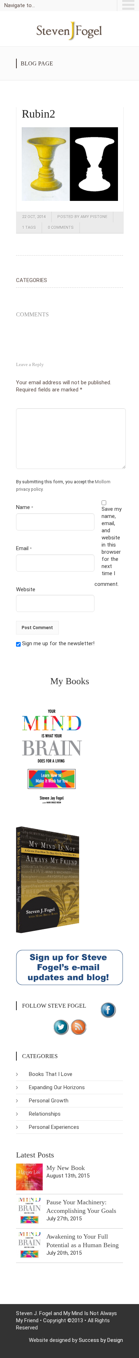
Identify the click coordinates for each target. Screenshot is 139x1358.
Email (24, 548)
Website (25, 589)
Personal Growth (48, 1100)
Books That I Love (50, 1074)
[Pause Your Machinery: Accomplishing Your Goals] (29, 1211)
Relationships (45, 1114)
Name (24, 507)
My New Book (65, 1167)
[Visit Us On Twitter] (61, 1026)
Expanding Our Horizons (57, 1087)
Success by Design (101, 1340)
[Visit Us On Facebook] (108, 1009)
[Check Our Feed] (78, 1026)
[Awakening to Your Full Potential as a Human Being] (29, 1245)
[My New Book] (29, 1177)
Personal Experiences (54, 1127)
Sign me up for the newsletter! (57, 643)
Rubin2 (38, 113)
